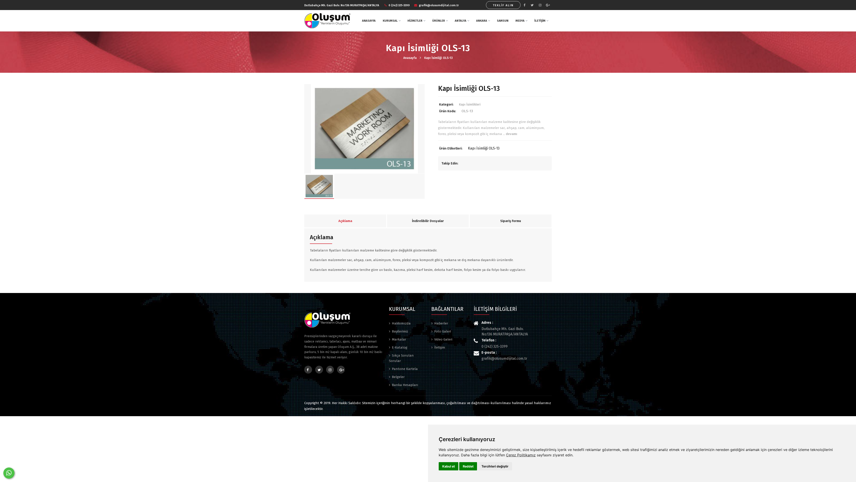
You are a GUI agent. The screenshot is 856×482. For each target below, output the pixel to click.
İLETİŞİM (539, 20)
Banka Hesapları (405, 385)
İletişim (439, 347)
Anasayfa (410, 58)
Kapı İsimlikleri (470, 104)
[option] (364, 128)
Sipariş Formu (510, 221)
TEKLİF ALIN (503, 5)
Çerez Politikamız (521, 455)
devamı (511, 134)
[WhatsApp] (8, 473)
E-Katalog (399, 347)
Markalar (399, 339)
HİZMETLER (414, 20)
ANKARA (481, 20)
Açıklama (345, 221)
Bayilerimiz (400, 331)
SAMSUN (502, 20)
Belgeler (398, 377)
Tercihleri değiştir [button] (495, 466)
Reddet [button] (468, 466)
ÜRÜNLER (438, 20)
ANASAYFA (369, 20)
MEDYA (520, 20)
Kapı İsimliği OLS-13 (438, 58)
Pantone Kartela (405, 369)
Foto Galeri (442, 331)
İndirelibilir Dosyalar (428, 221)
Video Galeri (443, 339)
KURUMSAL (390, 20)
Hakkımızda (401, 323)
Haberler (441, 323)
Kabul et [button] (448, 466)
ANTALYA (460, 20)
